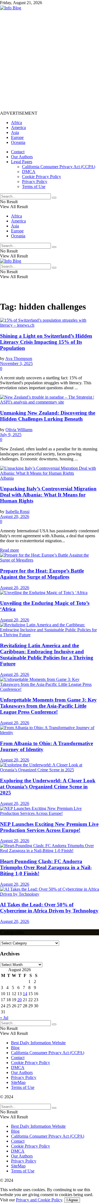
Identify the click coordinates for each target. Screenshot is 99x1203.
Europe (17, 137)
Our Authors (22, 156)
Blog (15, 1047)
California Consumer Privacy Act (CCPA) (58, 166)
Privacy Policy (34, 181)
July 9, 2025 (10, 434)
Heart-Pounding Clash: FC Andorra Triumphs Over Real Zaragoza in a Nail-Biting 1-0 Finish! (46, 867)
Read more (9, 550)
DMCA (28, 171)
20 (19, 999)
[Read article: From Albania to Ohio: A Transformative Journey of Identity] (49, 730)
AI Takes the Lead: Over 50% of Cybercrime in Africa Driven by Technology (49, 908)
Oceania (18, 142)
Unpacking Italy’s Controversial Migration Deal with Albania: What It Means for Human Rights (48, 495)
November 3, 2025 (16, 363)
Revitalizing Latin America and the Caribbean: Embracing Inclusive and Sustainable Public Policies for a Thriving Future (46, 655)
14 (25, 993)
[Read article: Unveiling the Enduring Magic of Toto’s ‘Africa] (49, 592)
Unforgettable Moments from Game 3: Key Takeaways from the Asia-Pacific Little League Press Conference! (48, 706)
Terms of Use (33, 186)
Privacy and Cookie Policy (39, 1199)
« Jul (4, 1017)
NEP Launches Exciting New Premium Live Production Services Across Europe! (49, 827)
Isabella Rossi (17, 511)
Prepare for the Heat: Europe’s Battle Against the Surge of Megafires (42, 574)
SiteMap (18, 1082)
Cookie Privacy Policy (41, 176)
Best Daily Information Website (38, 1042)
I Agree (72, 1200)
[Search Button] (54, 197)
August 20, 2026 (14, 516)
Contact (17, 151)
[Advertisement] (49, 60)
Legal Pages (21, 161)
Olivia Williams (19, 429)
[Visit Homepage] (10, 8)
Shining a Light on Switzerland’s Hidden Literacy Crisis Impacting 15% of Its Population (46, 342)
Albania (7, 478)
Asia (15, 132)
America (18, 127)
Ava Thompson (18, 358)
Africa (16, 122)
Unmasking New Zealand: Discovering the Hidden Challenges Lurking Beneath (47, 416)
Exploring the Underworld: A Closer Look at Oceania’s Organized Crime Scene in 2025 (47, 787)
